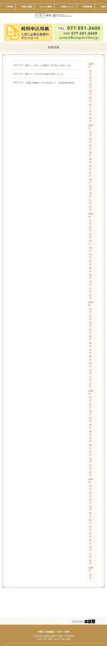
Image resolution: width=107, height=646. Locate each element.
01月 (90, 72)
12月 (90, 208)
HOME (10, 6)
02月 (90, 79)
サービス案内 (45, 6)
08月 (90, 119)
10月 (90, 194)
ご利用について (67, 6)
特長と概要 (27, 6)
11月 (90, 201)
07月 (90, 113)
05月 (90, 99)
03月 (90, 85)
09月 (90, 187)
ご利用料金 (87, 6)
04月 (90, 92)
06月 (90, 106)
